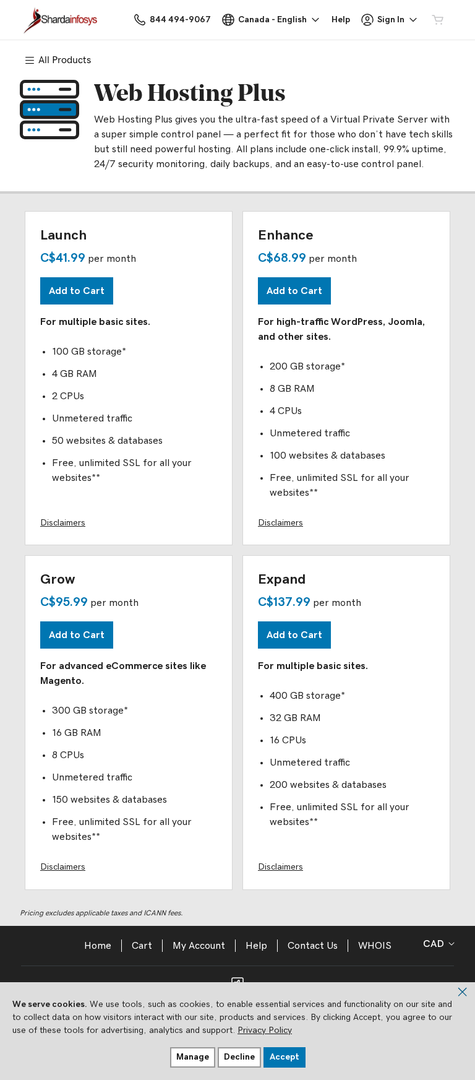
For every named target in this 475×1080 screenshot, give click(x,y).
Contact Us (313, 946)
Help (256, 946)
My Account (199, 946)
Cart (142, 946)
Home (97, 946)
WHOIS (375, 946)
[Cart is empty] (437, 20)
